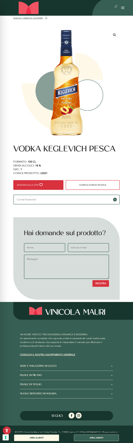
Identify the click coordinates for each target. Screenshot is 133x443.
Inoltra (100, 283)
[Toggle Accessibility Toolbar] (6, 430)
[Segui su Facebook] (71, 415)
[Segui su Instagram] (79, 415)
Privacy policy (110, 432)
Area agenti (96, 437)
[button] (114, 35)
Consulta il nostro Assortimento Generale (47, 354)
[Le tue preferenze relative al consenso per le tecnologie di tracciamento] (6, 437)
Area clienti (37, 437)
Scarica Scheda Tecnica (92, 185)
